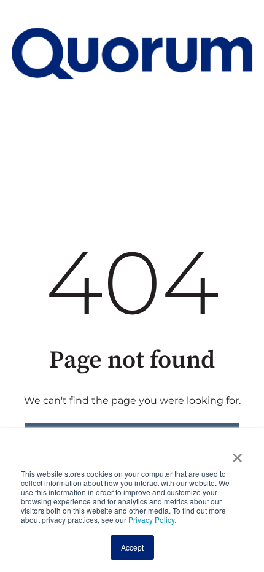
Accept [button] (132, 547)
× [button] (237, 453)
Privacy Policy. (151, 519)
